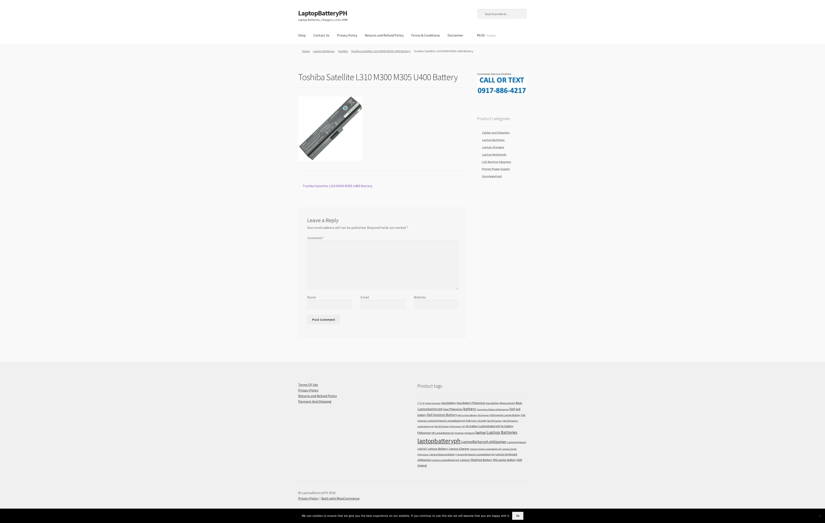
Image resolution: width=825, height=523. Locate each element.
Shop (302, 35)
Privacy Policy (347, 35)
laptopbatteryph (439, 441)
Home (306, 51)
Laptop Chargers (493, 147)
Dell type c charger (476, 420)
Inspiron (459, 432)
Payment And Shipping (315, 401)
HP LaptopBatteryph (443, 432)
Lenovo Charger (459, 449)
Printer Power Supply (496, 169)
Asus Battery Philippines (471, 403)
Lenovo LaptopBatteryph (445, 460)
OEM (519, 460)
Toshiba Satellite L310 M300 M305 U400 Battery (381, 51)
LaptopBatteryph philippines (483, 441)
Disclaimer (455, 35)
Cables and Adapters (496, 133)
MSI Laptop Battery (504, 460)
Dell (512, 409)
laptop (480, 432)
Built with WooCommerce (340, 498)
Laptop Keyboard (516, 442)
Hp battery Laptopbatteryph (483, 426)
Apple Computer (433, 403)
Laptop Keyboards (494, 154)
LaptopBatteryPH (322, 13)
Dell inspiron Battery (442, 415)
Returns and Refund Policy (384, 35)
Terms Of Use (308, 384)
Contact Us (321, 35)
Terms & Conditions (425, 35)
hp (463, 426)
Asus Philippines (453, 409)
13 (420, 403)
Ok (517, 516)
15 (423, 403)
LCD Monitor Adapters (496, 162)
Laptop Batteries (324, 51)
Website (420, 297)
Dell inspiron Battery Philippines (473, 415)
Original (422, 465)
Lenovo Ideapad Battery (442, 454)
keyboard (469, 432)
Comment (315, 238)
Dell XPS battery (494, 420)
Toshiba (343, 51)
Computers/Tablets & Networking (493, 409)
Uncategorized (492, 176)
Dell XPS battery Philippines (447, 426)
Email (365, 297)
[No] (819, 516)
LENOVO (422, 448)
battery (469, 408)
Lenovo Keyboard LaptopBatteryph (475, 454)
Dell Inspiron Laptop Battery (505, 415)
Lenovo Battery (438, 449)
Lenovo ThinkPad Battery (476, 460)
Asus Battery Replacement (500, 403)
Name (311, 297)
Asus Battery (448, 403)
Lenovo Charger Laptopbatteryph (485, 449)
